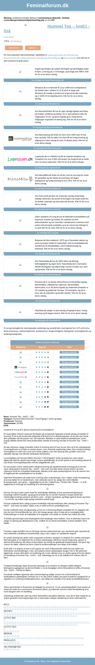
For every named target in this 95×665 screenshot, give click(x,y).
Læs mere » (14, 48)
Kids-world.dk (70, 58)
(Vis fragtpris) (16, 41)
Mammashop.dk (27, 58)
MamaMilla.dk (54, 58)
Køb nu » (33, 48)
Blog (43, 661)
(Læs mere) (9, 37)
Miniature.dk (72, 55)
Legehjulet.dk (41, 58)
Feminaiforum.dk (48, 5)
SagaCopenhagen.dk (56, 55)
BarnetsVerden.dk (11, 58)
